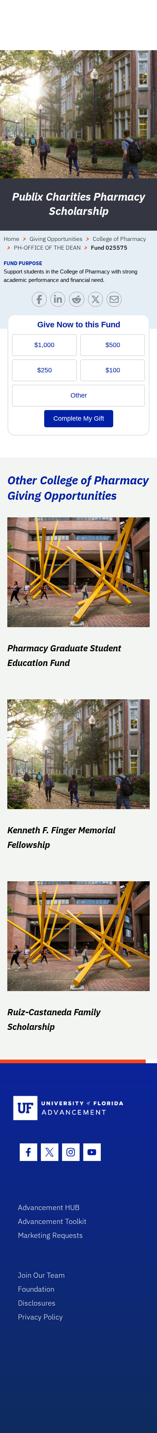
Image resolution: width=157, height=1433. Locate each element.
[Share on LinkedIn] (59, 301)
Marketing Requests (50, 1235)
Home (11, 238)
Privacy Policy (40, 1317)
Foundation (36, 1289)
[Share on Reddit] (78, 301)
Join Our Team (41, 1275)
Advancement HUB (49, 1207)
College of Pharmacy (119, 238)
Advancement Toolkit (52, 1221)
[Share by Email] (116, 301)
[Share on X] (97, 301)
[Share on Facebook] (41, 301)
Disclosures (36, 1303)
